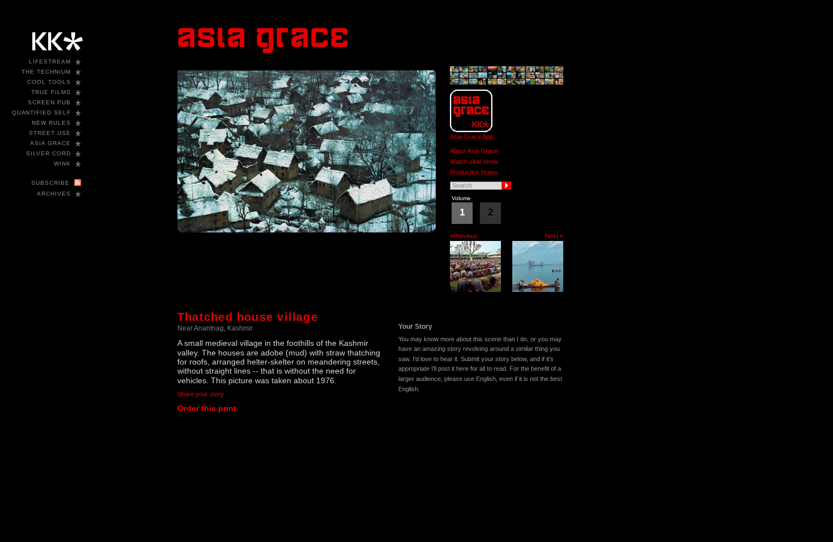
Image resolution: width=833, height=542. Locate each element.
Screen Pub (49, 102)
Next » (554, 235)
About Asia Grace (474, 150)
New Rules (51, 123)
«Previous (464, 235)
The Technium (46, 72)
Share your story (200, 394)
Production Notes (474, 172)
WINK (62, 163)
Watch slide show (474, 161)
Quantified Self (41, 112)
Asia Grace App (471, 136)
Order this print (206, 408)
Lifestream (50, 61)
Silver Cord (48, 153)
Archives (54, 193)
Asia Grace (50, 143)
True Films (51, 92)
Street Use (50, 133)
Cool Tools (49, 82)
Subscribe (50, 183)
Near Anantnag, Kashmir (215, 328)
